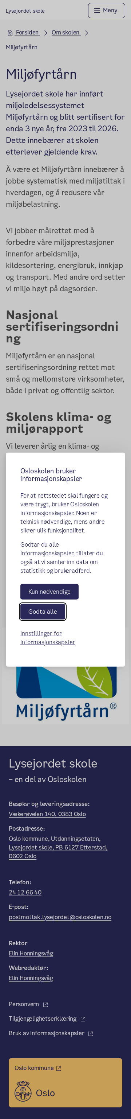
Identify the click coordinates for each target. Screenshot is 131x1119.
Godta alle (42, 612)
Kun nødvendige (49, 591)
